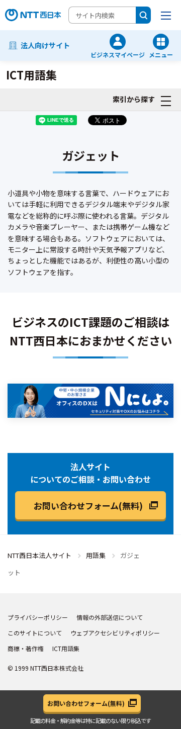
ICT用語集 (65, 648)
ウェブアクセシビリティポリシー (115, 632)
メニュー (161, 54)
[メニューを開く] (166, 15)
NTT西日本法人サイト (39, 555)
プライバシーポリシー (38, 617)
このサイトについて (35, 632)
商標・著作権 (26, 648)
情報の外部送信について (109, 617)
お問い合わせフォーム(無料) (88, 505)
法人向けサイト (45, 45)
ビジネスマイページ (117, 54)
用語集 (96, 555)
